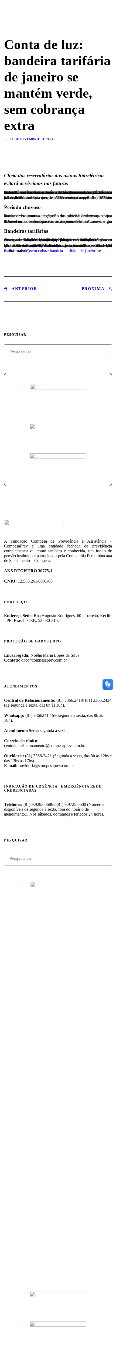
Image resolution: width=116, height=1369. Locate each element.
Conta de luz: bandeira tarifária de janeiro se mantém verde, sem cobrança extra (52, 250)
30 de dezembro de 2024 (32, 139)
